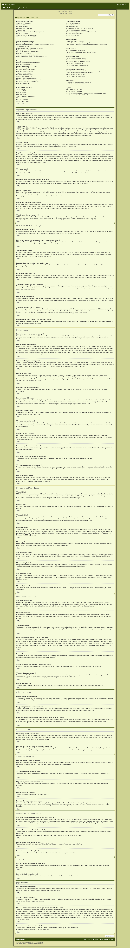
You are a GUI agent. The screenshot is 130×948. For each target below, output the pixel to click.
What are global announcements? (25, 96)
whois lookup (43, 911)
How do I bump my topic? (23, 83)
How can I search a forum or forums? (76, 58)
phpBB (99, 277)
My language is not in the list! (24, 50)
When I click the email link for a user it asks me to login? (31, 56)
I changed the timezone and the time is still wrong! (30, 48)
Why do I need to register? (23, 23)
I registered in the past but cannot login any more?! (30, 32)
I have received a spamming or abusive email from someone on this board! (86, 44)
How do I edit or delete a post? (24, 64)
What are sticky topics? (22, 99)
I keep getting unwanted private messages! (78, 43)
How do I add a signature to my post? (26, 66)
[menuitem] (13, 4)
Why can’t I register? (22, 26)
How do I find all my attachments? (75, 84)
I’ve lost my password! (22, 33)
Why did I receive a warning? (24, 76)
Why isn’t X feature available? (74, 91)
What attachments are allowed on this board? (78, 82)
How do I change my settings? (24, 43)
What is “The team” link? (72, 35)
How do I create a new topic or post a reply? (28, 62)
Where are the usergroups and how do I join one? (79, 28)
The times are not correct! (23, 46)
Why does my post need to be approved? (27, 81)
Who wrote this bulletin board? (74, 89)
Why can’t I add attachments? (24, 74)
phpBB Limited (65, 888)
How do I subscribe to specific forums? (76, 74)
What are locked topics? (23, 101)
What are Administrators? (73, 23)
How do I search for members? (74, 63)
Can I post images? (21, 94)
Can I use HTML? (21, 91)
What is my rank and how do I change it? (27, 55)
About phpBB (47, 890)
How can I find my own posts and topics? (77, 65)
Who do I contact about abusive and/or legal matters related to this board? (86, 93)
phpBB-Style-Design (38, 943)
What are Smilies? (21, 92)
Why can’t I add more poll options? (25, 69)
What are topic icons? (22, 103)
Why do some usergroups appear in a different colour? (81, 32)
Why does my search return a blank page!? (78, 61)
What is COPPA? (21, 25)
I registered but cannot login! (24, 28)
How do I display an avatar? (24, 53)
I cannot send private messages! (75, 41)
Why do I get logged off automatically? (26, 35)
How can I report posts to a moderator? (27, 78)
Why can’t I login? (21, 30)
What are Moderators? (72, 25)
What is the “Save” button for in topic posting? (28, 80)
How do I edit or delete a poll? (24, 71)
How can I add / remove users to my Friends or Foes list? (81, 52)
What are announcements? (23, 98)
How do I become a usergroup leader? (76, 30)
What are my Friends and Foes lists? (76, 50)
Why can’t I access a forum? (24, 73)
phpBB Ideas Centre (96, 899)
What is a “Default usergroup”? (74, 33)
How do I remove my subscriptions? (76, 76)
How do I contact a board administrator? (77, 95)
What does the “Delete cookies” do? (26, 37)
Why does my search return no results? (76, 60)
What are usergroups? (72, 26)
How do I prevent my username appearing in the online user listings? (35, 44)
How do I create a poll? (22, 68)
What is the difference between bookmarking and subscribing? (83, 71)
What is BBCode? (21, 89)
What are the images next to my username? (28, 51)
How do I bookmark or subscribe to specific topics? (80, 72)
